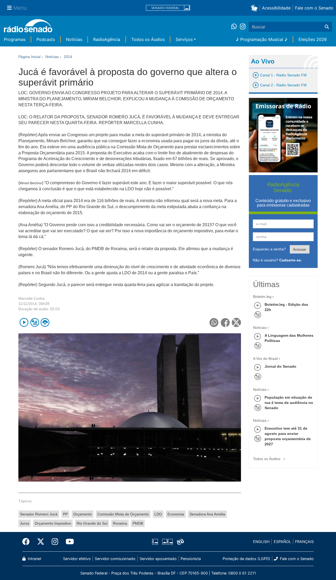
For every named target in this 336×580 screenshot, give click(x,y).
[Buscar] (327, 26)
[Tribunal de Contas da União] (179, 542)
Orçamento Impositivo (53, 523)
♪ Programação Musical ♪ (261, 39)
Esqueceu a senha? (269, 249)
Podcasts (45, 39)
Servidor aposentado (158, 558)
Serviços (184, 39)
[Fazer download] (45, 322)
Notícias (74, 39)
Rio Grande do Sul (92, 523)
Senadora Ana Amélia (207, 514)
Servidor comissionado (115, 558)
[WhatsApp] (235, 26)
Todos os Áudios (148, 39)
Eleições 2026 (312, 39)
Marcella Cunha (31, 298)
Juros (24, 523)
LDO (158, 514)
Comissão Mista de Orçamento (123, 514)
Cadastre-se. (290, 260)
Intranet (34, 558)
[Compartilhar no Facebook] (225, 322)
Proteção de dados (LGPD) (246, 558)
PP (65, 514)
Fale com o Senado (314, 7)
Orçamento (82, 514)
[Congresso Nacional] (167, 542)
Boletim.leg (262, 296)
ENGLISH (261, 541)
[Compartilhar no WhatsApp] (214, 322)
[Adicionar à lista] (34, 322)
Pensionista (191, 558)
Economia (175, 514)
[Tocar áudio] (24, 322)
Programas (14, 39)
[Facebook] (27, 541)
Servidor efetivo (77, 558)
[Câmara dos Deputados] (156, 542)
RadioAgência (106, 39)
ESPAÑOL (282, 541)
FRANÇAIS (304, 541)
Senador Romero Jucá (38, 514)
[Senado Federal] (168, 8)
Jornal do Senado (280, 366)
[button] (255, 7)
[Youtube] (68, 541)
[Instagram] (242, 26)
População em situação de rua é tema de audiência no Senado (289, 402)
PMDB (138, 523)
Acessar (299, 249)
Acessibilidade (276, 7)
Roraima (120, 523)
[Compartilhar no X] (236, 322)
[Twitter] (40, 541)
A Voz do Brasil (265, 358)
